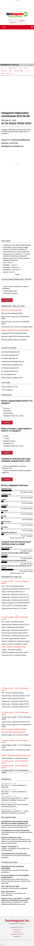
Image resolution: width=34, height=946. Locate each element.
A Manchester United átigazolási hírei (12, 361)
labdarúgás (12, 123)
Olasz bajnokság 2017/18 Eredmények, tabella (16, 750)
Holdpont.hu (13, 22)
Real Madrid (7, 411)
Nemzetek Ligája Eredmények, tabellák (13, 638)
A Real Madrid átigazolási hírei (10, 352)
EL (25, 70)
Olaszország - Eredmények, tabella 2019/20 (15, 701)
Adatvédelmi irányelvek (17, 934)
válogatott (21, 123)
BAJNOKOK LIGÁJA (18, 70)
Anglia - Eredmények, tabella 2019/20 (13, 698)
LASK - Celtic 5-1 (8, 262)
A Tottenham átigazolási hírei (10, 368)
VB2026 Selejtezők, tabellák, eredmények (14, 340)
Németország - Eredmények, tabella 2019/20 (15, 704)
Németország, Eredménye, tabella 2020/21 (15, 633)
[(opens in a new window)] (9, 387)
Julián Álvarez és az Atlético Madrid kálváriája (17, 245)
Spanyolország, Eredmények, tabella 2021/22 (15, 589)
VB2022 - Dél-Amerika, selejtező (12, 649)
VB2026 (8, 73)
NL (12, 73)
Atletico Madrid (8, 413)
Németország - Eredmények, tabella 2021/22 (15, 597)
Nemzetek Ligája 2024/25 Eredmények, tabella (15, 336)
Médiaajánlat (17, 936)
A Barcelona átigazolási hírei (10, 355)
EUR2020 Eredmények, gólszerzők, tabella (15, 652)
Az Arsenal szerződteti (11, 293)
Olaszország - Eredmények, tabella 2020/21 (15, 630)
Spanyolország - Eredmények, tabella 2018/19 (16, 722)
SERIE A (26, 68)
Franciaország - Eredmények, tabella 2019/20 (16, 707)
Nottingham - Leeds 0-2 (10, 265)
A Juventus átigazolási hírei (9, 371)
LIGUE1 (10, 70)
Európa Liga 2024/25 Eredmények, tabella (14, 333)
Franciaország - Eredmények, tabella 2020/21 (16, 635)
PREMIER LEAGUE (12, 68)
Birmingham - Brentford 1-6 (11, 267)
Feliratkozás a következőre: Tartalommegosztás (2, 944)
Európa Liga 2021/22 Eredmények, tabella (14, 605)
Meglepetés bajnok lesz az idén (13, 416)
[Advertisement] (17, 46)
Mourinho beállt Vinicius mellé (11, 837)
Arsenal (6, 436)
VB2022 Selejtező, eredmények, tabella (14, 647)
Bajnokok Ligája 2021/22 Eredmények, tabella (15, 603)
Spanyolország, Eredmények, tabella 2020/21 (15, 624)
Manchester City (9, 443)
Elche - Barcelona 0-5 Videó (10, 886)
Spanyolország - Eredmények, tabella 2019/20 (16, 696)
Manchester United (9, 441)
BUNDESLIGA (4, 70)
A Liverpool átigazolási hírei (9, 358)
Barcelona (7, 408)
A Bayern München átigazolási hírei (12, 378)
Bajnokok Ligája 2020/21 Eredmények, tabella (15, 641)
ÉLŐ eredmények (8, 390)
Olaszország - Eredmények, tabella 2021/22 (15, 594)
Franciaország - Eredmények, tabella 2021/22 (16, 600)
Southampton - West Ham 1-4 (12, 270)
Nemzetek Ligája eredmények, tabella (13, 732)
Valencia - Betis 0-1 (9, 272)
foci (6, 123)
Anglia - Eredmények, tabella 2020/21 (13, 627)
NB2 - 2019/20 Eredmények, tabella (13, 693)
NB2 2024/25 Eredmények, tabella (11, 313)
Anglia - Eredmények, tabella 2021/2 (13, 591)
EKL (29, 70)
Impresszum (17, 932)
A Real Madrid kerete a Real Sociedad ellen (16, 252)
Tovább (17, 274)
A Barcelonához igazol (10, 291)
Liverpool (6, 438)
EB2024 (3, 73)
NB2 (6, 68)
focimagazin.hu (17, 921)
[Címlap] (17, 14)
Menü (4, 27)
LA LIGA (20, 68)
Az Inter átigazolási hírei (8, 374)
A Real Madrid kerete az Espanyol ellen (14, 853)
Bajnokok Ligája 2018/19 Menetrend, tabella (15, 735)
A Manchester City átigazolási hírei (11, 365)
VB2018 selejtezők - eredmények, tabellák (15, 758)
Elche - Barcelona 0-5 (8, 891)
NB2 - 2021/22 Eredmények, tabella (13, 586)
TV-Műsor (21, 20)
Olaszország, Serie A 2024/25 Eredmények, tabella (17, 327)
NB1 (2, 68)
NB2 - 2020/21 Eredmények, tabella (13, 622)
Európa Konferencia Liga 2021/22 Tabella (14, 608)
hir (2, 123)
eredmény (28, 123)
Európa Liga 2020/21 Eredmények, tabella (14, 644)
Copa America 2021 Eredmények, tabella (14, 655)
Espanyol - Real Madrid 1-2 (10, 846)
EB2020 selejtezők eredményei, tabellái (14, 729)
